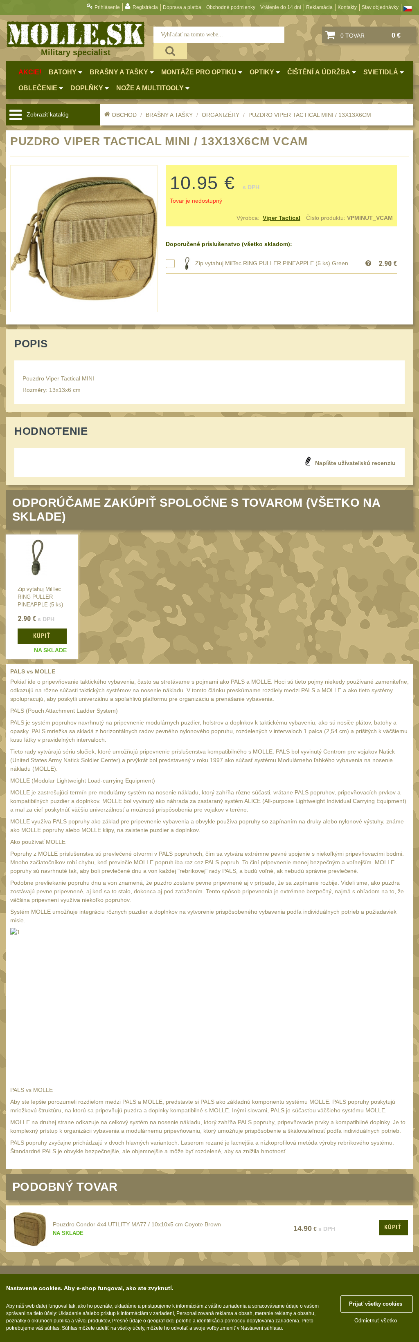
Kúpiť (393, 1227)
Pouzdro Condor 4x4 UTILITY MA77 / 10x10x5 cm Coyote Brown (137, 1224)
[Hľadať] (170, 51)
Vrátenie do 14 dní (280, 7)
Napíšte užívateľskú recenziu (355, 463)
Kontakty (347, 7)
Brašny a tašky (169, 115)
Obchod (124, 115)
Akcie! (29, 72)
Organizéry (220, 115)
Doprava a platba (182, 7)
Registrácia (145, 7)
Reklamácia (319, 7)
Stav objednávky (380, 7)
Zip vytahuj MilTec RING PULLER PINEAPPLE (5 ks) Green (271, 263)
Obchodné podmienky (230, 7)
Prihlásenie (107, 7)
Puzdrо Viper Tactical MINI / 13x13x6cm (309, 115)
